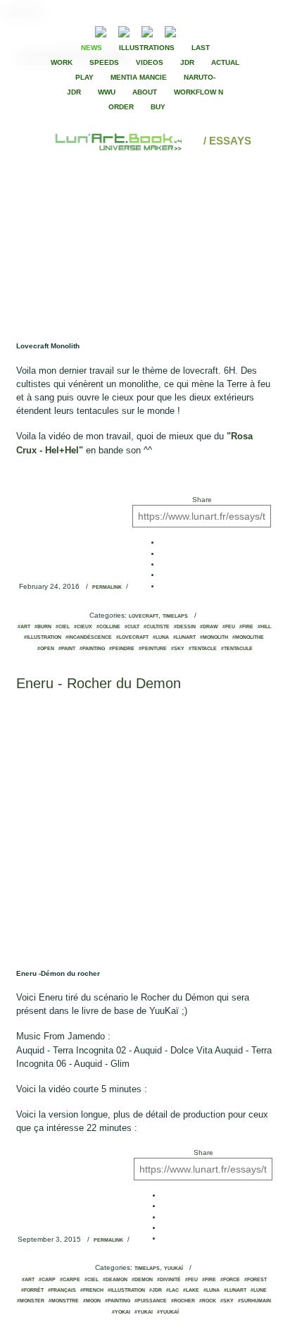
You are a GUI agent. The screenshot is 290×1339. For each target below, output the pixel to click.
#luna (161, 637)
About (144, 92)
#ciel (63, 627)
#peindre (121, 649)
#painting (92, 649)
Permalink (107, 587)
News (91, 47)
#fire (246, 627)
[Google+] (231, 30)
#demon (142, 1280)
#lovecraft (132, 637)
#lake (191, 1290)
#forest (255, 1280)
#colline (108, 627)
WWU (106, 92)
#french (91, 1290)
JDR (187, 62)
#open (45, 649)
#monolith (214, 637)
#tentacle (203, 649)
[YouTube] (192, 29)
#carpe (70, 1280)
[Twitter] (220, 30)
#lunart (184, 637)
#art (24, 627)
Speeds (104, 62)
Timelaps (175, 616)
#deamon (115, 1280)
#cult (132, 627)
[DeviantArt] (124, 29)
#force (230, 1280)
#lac (172, 1290)
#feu (228, 627)
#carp (47, 1280)
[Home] (120, 141)
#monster (30, 1301)
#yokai (121, 1312)
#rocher (183, 1301)
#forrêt (32, 1290)
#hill (264, 627)
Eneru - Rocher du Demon (98, 683)
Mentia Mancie (139, 77)
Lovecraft (143, 616)
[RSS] (79, 29)
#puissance (150, 1301)
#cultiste (157, 627)
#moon (92, 1301)
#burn (42, 627)
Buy (158, 107)
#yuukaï (168, 1312)
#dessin (185, 627)
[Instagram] (170, 29)
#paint (66, 649)
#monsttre (64, 1301)
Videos (149, 62)
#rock (207, 1301)
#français (62, 1290)
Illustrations (147, 47)
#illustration (42, 637)
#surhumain (254, 1301)
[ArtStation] (147, 29)
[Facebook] (208, 30)
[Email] (63, 30)
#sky (177, 649)
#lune (259, 1290)
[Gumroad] (100, 29)
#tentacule (237, 649)
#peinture (153, 649)
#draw (209, 627)
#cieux (83, 627)
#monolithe (248, 637)
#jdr (155, 1290)
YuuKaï (173, 1268)
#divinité (169, 1280)
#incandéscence (88, 637)
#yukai (143, 1312)
